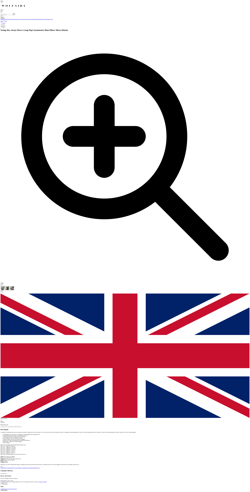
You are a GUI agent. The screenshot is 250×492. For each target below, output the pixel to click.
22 (3, 422)
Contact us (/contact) (42, 481)
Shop (6, 21)
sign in (4, 480)
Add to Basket (10, 426)
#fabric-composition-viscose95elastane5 (27, 467)
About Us (24, 19)
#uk (1, 467)
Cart (32, 19)
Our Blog (9, 19)
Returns (39, 19)
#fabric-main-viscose (14, 467)
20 (1, 422)
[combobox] (2, 16)
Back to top (5, 483)
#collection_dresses (6, 467)
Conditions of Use (49, 19)
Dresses (3, 23)
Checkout (35, 19)
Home (2, 19)
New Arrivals (19, 19)
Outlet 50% (14, 19)
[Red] (12, 288)
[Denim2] (7, 288)
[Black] (3, 288)
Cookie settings (4, 490)
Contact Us (28, 19)
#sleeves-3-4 (37, 467)
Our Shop (5, 19)
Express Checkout (17, 426)
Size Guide (43, 19)
